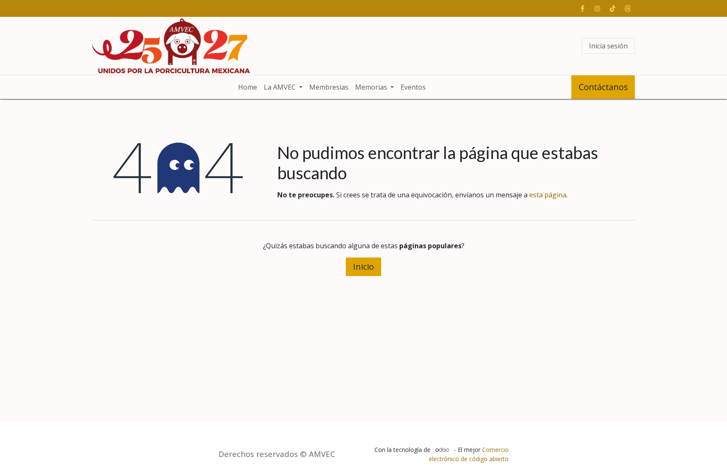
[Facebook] (582, 8)
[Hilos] (627, 8)
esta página (547, 194)
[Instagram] (597, 8)
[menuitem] (247, 87)
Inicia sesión (608, 45)
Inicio (363, 266)
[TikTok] (612, 8)
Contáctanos (603, 87)
